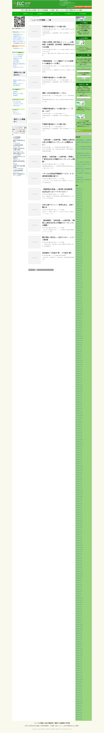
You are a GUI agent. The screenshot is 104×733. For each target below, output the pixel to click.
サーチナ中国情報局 (18, 168)
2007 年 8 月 (79, 685)
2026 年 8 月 (79, 188)
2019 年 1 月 (79, 384)
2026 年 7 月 (79, 190)
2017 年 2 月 (79, 435)
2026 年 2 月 (79, 201)
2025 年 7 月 (79, 217)
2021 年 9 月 (79, 316)
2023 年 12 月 (79, 256)
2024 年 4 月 (79, 248)
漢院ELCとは (28, 13)
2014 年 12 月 (79, 492)
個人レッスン (55, 13)
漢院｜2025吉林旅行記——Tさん (54, 93)
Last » (51, 269)
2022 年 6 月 (79, 296)
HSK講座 (82, 13)
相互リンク (16, 112)
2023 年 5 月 (79, 272)
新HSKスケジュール (18, 67)
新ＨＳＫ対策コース (18, 39)
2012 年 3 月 (79, 564)
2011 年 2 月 (79, 593)
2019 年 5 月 (79, 375)
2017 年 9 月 (79, 419)
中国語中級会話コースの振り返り (54, 26)
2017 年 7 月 (79, 424)
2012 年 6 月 (79, 558)
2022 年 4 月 (79, 300)
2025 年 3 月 (79, 226)
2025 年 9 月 (79, 212)
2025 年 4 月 (79, 223)
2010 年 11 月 (79, 600)
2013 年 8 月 (79, 527)
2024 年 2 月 (79, 252)
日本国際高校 (16, 138)
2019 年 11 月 (79, 362)
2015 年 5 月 (79, 481)
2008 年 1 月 (79, 674)
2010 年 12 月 (79, 597)
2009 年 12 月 (79, 624)
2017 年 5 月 (79, 428)
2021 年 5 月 (79, 325)
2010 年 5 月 (79, 613)
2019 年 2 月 (79, 382)
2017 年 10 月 (79, 417)
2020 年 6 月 (79, 349)
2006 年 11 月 (79, 703)
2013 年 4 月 (79, 536)
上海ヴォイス (16, 159)
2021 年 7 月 (79, 320)
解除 (87, 80)
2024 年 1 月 (79, 254)
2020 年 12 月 (79, 336)
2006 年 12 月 (79, 701)
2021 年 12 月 (79, 309)
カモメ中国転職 (17, 154)
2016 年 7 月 (79, 450)
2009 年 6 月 (79, 637)
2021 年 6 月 (79, 322)
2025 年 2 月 (79, 228)
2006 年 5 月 (79, 714)
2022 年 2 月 (79, 305)
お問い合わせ (16, 105)
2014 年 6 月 (79, 505)
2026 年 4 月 (79, 197)
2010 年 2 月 (79, 619)
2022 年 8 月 (79, 292)
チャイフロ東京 (17, 175)
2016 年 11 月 (79, 441)
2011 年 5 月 (79, 586)
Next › (47, 269)
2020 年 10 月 (79, 340)
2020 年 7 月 (79, 347)
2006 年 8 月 (79, 710)
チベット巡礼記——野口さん (83, 162)
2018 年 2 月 (79, 408)
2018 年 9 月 (79, 393)
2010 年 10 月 (79, 602)
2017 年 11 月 (79, 415)
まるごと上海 (16, 146)
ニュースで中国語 (60, 29)
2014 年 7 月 (79, 503)
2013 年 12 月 (79, 518)
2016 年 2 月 (79, 461)
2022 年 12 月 (79, 283)
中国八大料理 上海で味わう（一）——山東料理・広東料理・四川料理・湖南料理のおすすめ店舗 (58, 44)
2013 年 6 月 (79, 531)
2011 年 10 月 (79, 575)
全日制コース (41, 13)
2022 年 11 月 (79, 285)
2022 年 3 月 (79, 303)
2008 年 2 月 (79, 672)
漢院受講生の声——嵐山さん (83, 153)
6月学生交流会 (79, 177)
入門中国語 (16, 60)
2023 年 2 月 (79, 278)
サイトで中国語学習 (18, 54)
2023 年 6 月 (79, 270)
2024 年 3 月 (79, 250)
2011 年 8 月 (79, 580)
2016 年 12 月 (79, 439)
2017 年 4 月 (79, 430)
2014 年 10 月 (79, 496)
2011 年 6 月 (79, 584)
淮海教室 (15, 91)
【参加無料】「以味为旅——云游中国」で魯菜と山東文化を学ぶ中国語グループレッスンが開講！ (58, 222)
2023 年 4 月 (79, 274)
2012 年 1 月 (79, 569)
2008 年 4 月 (79, 668)
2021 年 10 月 (79, 314)
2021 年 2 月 (79, 331)
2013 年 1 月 (79, 542)
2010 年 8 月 (79, 606)
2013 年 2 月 (79, 540)
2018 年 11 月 (79, 388)
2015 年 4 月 (79, 483)
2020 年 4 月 (79, 353)
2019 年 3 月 (79, 380)
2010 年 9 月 (79, 604)
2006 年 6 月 (79, 712)
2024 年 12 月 (79, 232)
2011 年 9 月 (79, 578)
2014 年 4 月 (79, 509)
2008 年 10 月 (79, 655)
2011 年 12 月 (79, 571)
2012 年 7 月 (79, 556)
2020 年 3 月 (79, 355)
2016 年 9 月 (79, 446)
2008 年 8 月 (79, 659)
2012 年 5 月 (79, 560)
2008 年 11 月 (79, 652)
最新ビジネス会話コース (19, 41)
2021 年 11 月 (79, 311)
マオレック (16, 172)
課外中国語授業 (62, 147)
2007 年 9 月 (79, 683)
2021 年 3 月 (79, 329)
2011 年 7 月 (79, 582)
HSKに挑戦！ (54, 80)
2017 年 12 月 (79, 413)
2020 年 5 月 (79, 351)
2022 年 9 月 (79, 289)
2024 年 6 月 (79, 243)
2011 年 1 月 (79, 595)
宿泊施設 (15, 95)
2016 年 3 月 (79, 459)
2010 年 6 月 (79, 611)
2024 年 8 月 (79, 239)
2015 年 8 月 (79, 474)
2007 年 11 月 (79, 679)
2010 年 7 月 (79, 608)
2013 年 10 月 (79, 523)
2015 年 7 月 (79, 476)
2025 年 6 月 (79, 219)
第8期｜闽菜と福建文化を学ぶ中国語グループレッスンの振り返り (83, 157)
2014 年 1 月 (79, 516)
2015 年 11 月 (79, 468)
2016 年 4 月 (79, 457)
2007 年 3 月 (79, 696)
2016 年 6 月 (79, 452)
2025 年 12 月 (79, 206)
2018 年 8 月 (79, 395)
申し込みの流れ (17, 101)
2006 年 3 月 (79, 718)
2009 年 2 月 (79, 646)
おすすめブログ (17, 113)
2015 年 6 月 (79, 479)
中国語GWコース (17, 36)
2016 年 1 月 (79, 463)
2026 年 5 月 (79, 195)
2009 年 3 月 (79, 644)
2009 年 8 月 (79, 633)
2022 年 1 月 (79, 307)
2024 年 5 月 (79, 245)
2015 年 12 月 (79, 465)
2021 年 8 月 (79, 318)
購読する (79, 130)
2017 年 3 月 (79, 432)
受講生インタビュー (63, 95)
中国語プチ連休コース (18, 37)
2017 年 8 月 (79, 421)
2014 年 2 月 (79, 514)
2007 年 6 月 (79, 690)
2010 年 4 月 (79, 615)
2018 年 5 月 (79, 402)
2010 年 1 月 (79, 622)
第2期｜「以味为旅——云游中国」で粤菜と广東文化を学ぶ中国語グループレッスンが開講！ (58, 159)
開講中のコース (68, 80)
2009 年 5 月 (79, 639)
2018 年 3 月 (79, 406)
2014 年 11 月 (79, 494)
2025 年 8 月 (79, 215)
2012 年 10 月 (79, 549)
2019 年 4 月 (79, 377)
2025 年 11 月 (79, 208)
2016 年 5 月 (79, 454)
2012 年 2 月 (79, 567)
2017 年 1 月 (79, 437)
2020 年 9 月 (79, 342)
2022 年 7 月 (79, 294)
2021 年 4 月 (79, 327)
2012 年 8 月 (79, 553)
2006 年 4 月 (79, 716)
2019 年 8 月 (79, 369)
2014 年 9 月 (79, 498)
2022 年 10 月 (79, 287)
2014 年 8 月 (79, 501)
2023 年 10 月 (79, 261)
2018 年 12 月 (79, 386)
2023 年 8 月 (79, 265)
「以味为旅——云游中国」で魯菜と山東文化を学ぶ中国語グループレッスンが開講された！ (58, 142)
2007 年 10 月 (79, 681)
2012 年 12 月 (79, 545)
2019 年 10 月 (79, 364)
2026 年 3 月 (79, 199)
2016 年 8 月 (79, 448)
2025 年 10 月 (79, 210)
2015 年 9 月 (79, 472)
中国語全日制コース (18, 34)
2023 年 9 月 (79, 263)
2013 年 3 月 (79, 538)
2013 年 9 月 (79, 525)
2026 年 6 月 (79, 192)
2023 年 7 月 (79, 267)
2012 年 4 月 (79, 562)
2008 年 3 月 (79, 670)
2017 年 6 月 (79, 426)
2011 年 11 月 (79, 573)
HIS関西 (15, 164)
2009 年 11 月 (79, 626)
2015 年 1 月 (79, 490)
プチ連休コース (69, 13)
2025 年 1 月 (79, 230)
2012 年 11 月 (79, 547)
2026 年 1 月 (79, 204)
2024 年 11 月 (79, 234)
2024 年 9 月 (79, 237)
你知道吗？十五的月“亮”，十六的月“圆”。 (57, 253)
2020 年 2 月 (79, 358)
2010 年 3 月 (79, 617)
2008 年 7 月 (79, 661)
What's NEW (53, 29)
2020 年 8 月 (79, 344)
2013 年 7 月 (79, 529)
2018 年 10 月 (79, 391)
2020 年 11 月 (79, 338)
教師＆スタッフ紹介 (18, 93)
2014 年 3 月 (79, 512)
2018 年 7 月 (79, 397)
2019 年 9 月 (79, 366)
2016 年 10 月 (79, 443)
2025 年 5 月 (79, 221)
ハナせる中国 (16, 143)
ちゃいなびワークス (18, 151)
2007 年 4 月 (79, 694)
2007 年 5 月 (79, 692)
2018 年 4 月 (79, 404)
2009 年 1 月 (79, 648)
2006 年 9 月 (79, 707)
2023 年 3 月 (79, 276)
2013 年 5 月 (79, 534)
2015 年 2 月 (79, 487)
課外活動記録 (16, 85)
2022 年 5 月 (79, 298)
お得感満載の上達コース (19, 43)
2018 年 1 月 (79, 410)
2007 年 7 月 (79, 688)
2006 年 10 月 (79, 705)
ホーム (16, 13)
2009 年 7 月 (79, 635)
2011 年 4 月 (79, 589)
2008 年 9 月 (79, 657)
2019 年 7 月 (79, 371)
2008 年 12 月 (79, 650)
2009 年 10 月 (79, 628)
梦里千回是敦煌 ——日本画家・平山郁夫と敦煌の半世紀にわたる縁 (84, 142)
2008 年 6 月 (79, 663)
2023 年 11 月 (79, 259)
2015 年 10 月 (79, 470)
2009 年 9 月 (79, 630)
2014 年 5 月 (79, 507)
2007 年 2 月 (79, 699)
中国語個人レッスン (18, 48)
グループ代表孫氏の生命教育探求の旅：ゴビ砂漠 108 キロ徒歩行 (84, 149)
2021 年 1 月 (79, 333)
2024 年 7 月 (79, 241)
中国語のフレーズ (17, 58)
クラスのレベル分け (18, 103)
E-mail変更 (81, 80)
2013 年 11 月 (79, 520)
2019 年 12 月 (79, 360)
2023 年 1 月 (79, 281)
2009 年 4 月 (79, 641)
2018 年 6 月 (79, 399)
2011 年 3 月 (79, 591)
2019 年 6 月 (79, 373)
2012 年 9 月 (79, 551)
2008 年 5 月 (79, 666)
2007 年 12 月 (79, 677)
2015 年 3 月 (79, 485)
